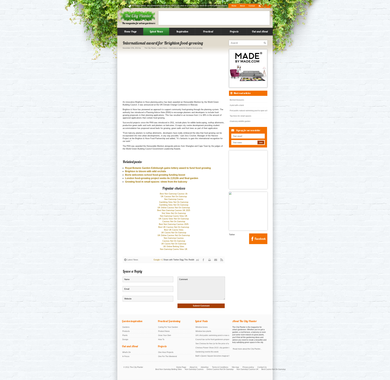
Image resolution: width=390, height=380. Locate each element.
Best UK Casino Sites (173, 230)
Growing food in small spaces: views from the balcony (156, 181)
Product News (164, 331)
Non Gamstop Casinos (174, 238)
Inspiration (182, 31)
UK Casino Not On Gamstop (173, 232)
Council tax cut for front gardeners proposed (212, 339)
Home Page (130, 31)
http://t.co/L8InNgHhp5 (202, 6)
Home (234, 6)
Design (125, 339)
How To (161, 339)
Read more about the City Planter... (247, 349)
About (242, 6)
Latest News (156, 31)
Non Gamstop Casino (173, 199)
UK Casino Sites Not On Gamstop (174, 219)
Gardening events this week (206, 352)
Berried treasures (237, 100)
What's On (126, 352)
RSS (222, 260)
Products (126, 331)
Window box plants (203, 331)
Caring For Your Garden (168, 327)
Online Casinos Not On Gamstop (220, 369)
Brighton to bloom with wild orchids (145, 171)
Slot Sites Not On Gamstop (174, 213)
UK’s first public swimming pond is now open (212, 335)
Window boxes (201, 327)
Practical (208, 31)
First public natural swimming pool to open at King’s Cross (248, 111)
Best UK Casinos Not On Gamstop (173, 227)
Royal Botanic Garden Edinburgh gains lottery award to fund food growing (168, 168)
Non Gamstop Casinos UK (247, 369)
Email (216, 260)
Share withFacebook (204, 261)
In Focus (125, 356)
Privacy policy (248, 367)
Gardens (125, 327)
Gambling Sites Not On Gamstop (173, 202)
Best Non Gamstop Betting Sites (168, 369)
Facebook (260, 239)
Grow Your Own (164, 335)
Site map (235, 367)
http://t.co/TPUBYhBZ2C (183, 6)
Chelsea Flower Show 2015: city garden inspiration (212, 348)
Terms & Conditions (220, 367)
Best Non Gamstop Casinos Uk (174, 194)
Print (209, 260)
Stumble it (199, 261)
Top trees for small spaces (240, 116)
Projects (234, 31)
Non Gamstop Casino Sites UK (173, 216)
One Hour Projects (165, 352)
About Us (193, 367)
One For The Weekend (167, 356)
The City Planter (150, 48)
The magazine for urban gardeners (138, 23)
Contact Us (262, 367)
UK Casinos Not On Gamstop (174, 196)
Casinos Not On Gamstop (173, 221)
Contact (252, 6)
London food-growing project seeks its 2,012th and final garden (161, 178)
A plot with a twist (237, 105)
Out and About (260, 31)
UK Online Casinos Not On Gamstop (174, 207)
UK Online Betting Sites (173, 246)
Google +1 (158, 260)
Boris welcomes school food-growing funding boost (155, 175)
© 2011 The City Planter (133, 367)
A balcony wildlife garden (240, 121)
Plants (125, 335)
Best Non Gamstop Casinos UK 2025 (173, 210)
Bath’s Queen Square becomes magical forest (212, 356)
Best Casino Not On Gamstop (273, 369)
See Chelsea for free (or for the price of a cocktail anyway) (212, 344)
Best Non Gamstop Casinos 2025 (173, 224)
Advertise (205, 367)
